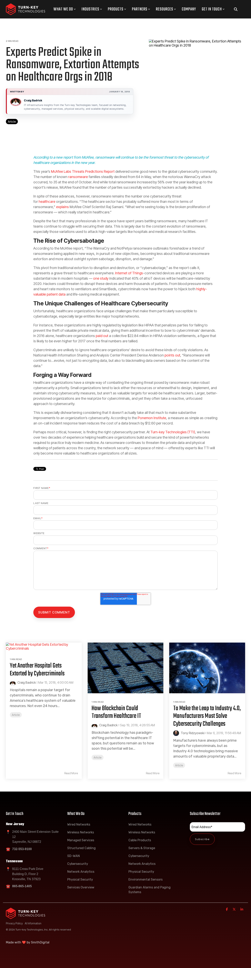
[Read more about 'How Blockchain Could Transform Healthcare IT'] (126, 668)
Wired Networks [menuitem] (78, 824)
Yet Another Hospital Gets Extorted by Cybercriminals (37, 670)
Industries (90, 9)
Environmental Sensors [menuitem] (145, 879)
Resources (164, 9)
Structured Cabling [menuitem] (81, 848)
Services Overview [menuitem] (80, 887)
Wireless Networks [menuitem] (80, 832)
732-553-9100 (22, 849)
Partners (139, 9)
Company (189, 9)
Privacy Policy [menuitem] (14, 923)
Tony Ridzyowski (192, 733)
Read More (71, 773)
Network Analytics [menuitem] (80, 871)
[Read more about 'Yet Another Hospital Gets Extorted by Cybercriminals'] (44, 647)
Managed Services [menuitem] (80, 840)
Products (115, 9)
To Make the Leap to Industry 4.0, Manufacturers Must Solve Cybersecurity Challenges (207, 716)
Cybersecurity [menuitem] (77, 864)
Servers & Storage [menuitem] (141, 848)
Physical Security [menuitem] (80, 879)
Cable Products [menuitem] (139, 840)
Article (12, 121)
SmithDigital (40, 942)
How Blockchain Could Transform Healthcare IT (116, 712)
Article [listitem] (16, 714)
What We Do (63, 9)
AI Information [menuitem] (33, 923)
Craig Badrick (33, 100)
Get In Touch (212, 9)
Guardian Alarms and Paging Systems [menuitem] (149, 889)
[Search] (235, 9)
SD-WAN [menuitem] (73, 856)
